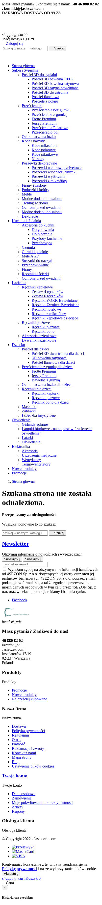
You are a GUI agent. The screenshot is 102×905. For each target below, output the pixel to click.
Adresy (17, 807)
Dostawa (19, 726)
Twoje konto (14, 775)
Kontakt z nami (24, 753)
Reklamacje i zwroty (28, 748)
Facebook (19, 600)
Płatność (18, 744)
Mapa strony (21, 757)
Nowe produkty (24, 695)
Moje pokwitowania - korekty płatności (42, 802)
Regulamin (20, 735)
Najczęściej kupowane (29, 699)
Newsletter (15, 544)
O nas (16, 740)
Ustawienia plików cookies (33, 766)
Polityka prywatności (28, 731)
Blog (16, 762)
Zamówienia (21, 798)
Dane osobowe (23, 794)
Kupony (18, 811)
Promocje (19, 690)
